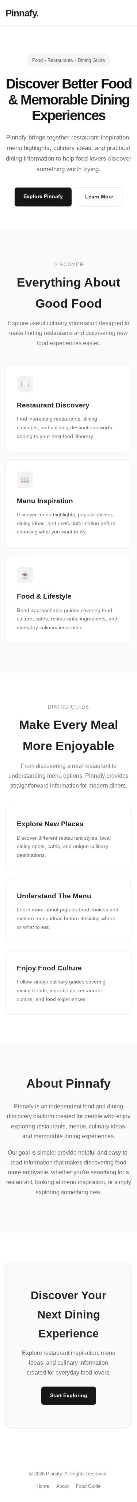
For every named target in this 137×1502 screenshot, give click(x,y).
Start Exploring (68, 1395)
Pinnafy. (21, 13)
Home (43, 1486)
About (62, 1486)
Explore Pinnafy (43, 196)
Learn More (99, 197)
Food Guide (88, 1486)
